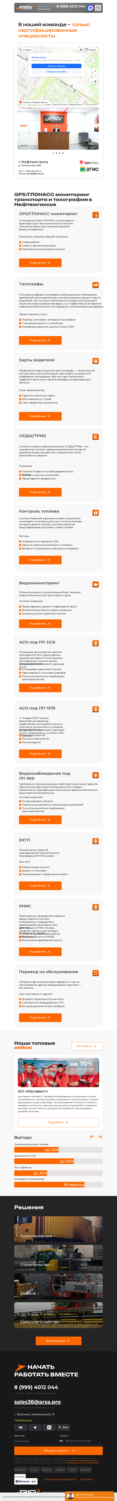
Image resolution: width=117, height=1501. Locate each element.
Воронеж (41, 6)
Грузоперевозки (36, 1236)
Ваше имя (19, 1435)
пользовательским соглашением (82, 1463)
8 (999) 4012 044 (71, 6)
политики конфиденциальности (82, 1460)
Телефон (64, 1435)
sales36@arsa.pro (44, 9)
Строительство (35, 1264)
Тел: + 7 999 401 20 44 (30, 171)
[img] (63, 1427)
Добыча (28, 1293)
